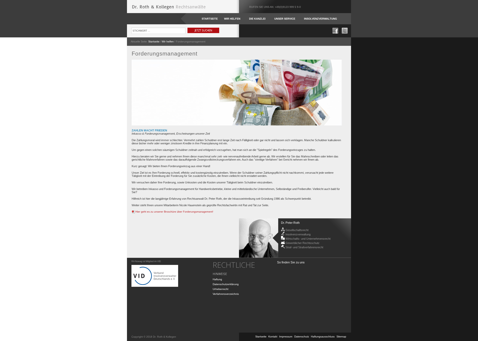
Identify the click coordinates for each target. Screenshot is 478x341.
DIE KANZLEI (257, 18)
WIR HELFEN (232, 18)
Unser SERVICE (284, 18)
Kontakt (272, 336)
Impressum (285, 336)
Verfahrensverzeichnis (226, 293)
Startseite (210, 18)
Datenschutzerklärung (226, 284)
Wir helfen (168, 41)
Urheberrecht (220, 289)
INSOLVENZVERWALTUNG (320, 18)
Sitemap (341, 336)
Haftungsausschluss (323, 336)
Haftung (217, 279)
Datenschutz (301, 336)
